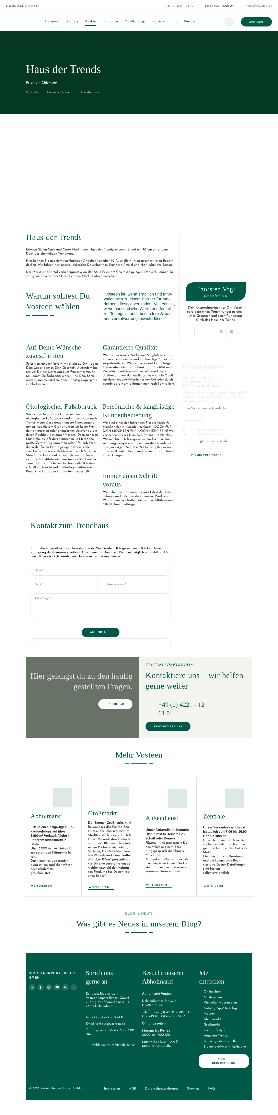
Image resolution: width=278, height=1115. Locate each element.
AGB (132, 1089)
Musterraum (213, 997)
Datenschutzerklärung (161, 1089)
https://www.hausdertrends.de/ (205, 408)
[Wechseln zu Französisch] (61, 6)
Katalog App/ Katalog (220, 1008)
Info (174, 21)
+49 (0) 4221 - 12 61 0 (179, 6)
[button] (30, 168)
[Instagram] (32, 987)
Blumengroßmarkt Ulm (221, 1041)
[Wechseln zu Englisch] (54, 6)
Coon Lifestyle (214, 1030)
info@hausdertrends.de (211, 441)
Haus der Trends (216, 1036)
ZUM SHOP (256, 21)
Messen (209, 1014)
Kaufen (90, 21)
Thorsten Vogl (215, 289)
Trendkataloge (135, 21)
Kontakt (189, 21)
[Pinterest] (49, 987)
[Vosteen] (11, 22)
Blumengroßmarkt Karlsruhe (225, 1047)
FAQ (211, 1089)
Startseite (52, 21)
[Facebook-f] (40, 987)
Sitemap (193, 1089)
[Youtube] (57, 987)
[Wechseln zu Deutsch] (46, 6)
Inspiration (110, 21)
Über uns (72, 21)
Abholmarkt (212, 1019)
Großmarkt (212, 1025)
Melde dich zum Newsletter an (113, 1045)
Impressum (112, 1089)
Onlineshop (212, 992)
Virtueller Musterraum (220, 1003)
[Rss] (74, 987)
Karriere (159, 21)
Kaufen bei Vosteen (58, 92)
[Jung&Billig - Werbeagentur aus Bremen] (86, 1087)
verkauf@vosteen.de (259, 6)
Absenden (98, 632)
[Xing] (65, 987)
